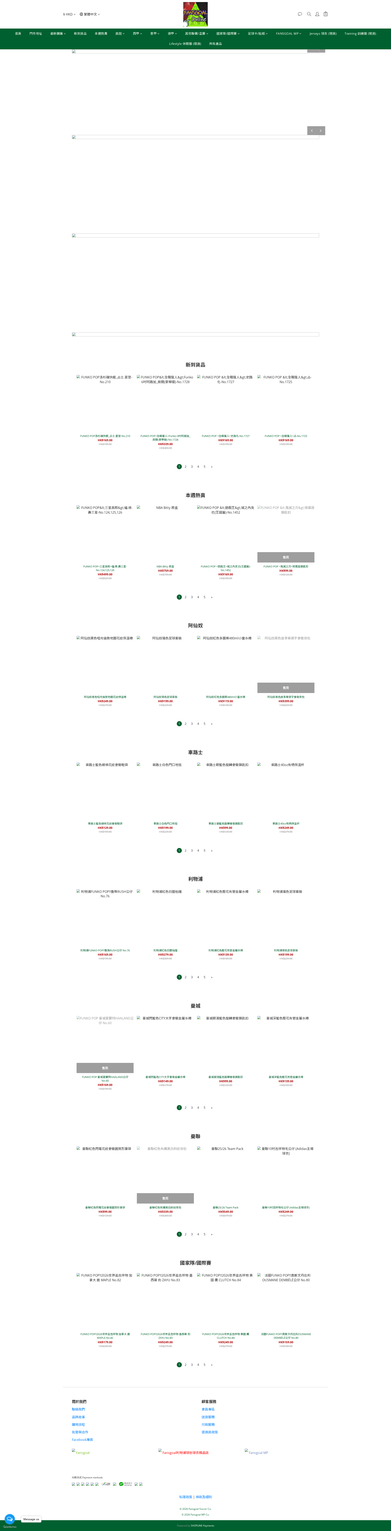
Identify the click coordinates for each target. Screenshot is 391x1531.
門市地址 (36, 33)
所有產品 (215, 44)
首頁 (18, 33)
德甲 (171, 33)
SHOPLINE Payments (202, 1525)
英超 (118, 33)
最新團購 (56, 33)
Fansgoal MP (258, 1453)
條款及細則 (204, 1497)
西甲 (136, 33)
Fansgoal (83, 1453)
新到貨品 (80, 33)
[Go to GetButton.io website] (9, 1527)
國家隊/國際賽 (226, 33)
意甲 (153, 33)
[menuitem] (179, 466)
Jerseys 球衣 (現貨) (323, 33)
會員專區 (208, 1409)
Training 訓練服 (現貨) (360, 33)
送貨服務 (208, 1417)
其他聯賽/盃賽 (195, 33)
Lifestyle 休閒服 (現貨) (185, 44)
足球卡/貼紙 (256, 33)
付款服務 (208, 1424)
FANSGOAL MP (287, 33)
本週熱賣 (101, 33)
